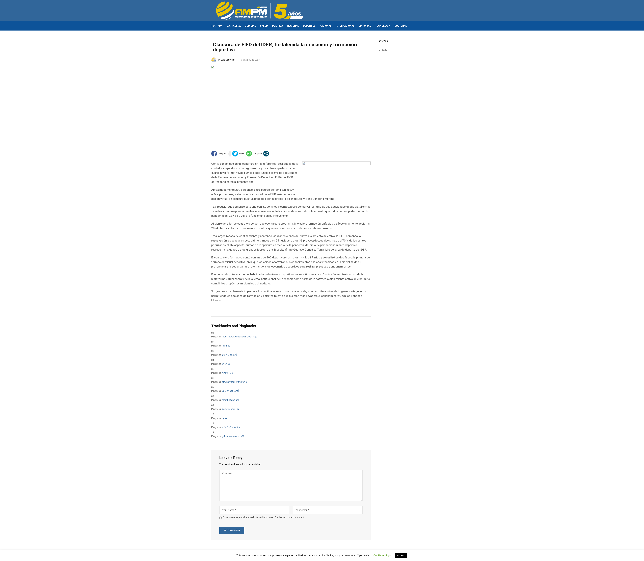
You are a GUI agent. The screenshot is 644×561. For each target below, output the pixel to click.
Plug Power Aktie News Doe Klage (239, 336)
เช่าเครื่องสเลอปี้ (230, 391)
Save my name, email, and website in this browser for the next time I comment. (264, 517)
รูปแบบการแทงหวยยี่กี (233, 436)
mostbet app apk (230, 400)
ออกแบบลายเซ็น (230, 409)
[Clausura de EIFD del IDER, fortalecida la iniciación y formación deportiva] (291, 103)
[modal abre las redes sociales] (266, 153)
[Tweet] (238, 153)
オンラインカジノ (231, 427)
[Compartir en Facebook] (219, 153)
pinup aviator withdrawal (234, 382)
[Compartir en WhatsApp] (254, 153)
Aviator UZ (227, 373)
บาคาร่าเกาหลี (229, 355)
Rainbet (226, 346)
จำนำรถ (226, 364)
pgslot (225, 418)
